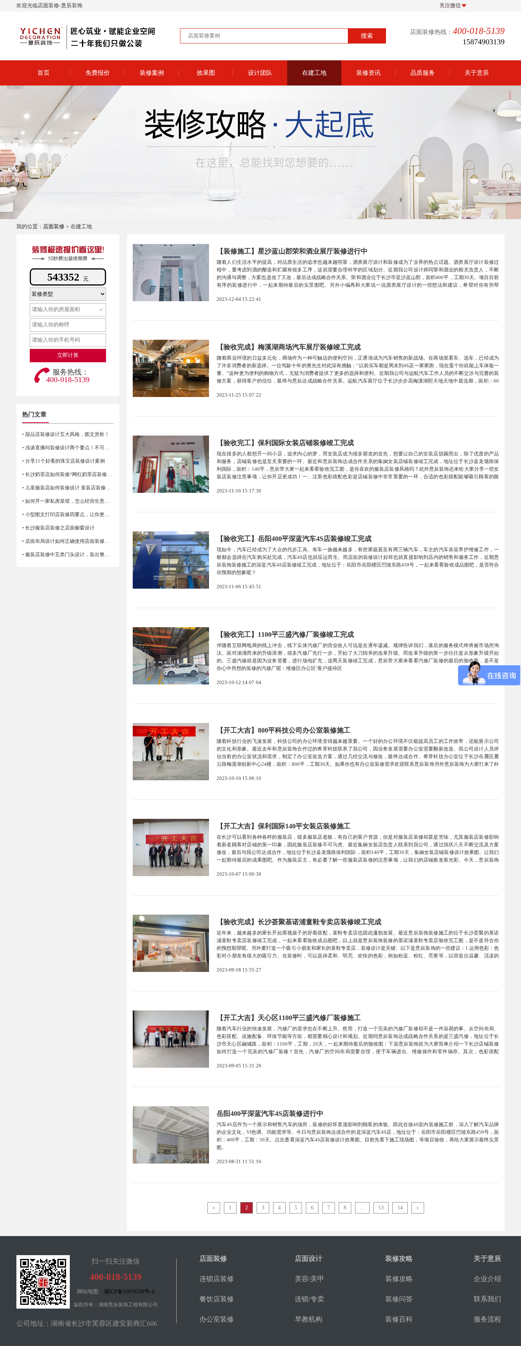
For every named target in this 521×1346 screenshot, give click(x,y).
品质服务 (422, 72)
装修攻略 (368, 133)
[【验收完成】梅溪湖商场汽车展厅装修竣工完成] (171, 368)
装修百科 (368, 95)
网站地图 (87, 1291)
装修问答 (368, 114)
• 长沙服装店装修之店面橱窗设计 (58, 528)
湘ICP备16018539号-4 (129, 1291)
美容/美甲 (309, 1279)
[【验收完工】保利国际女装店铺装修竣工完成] (171, 464)
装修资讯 (368, 72)
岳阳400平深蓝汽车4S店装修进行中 (270, 1113)
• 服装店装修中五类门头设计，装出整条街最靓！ (75, 554)
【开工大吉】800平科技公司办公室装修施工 (284, 730)
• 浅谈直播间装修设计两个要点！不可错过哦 (70, 447)
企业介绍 (487, 1279)
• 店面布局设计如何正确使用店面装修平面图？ (73, 541)
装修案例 (152, 72)
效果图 (206, 72)
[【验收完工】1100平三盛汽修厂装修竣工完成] (171, 655)
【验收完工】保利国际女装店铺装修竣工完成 (285, 442)
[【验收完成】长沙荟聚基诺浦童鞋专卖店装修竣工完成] (171, 943)
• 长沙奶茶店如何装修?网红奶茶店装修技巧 (69, 474)
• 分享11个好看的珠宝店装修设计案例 (63, 461)
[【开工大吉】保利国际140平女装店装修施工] (171, 847)
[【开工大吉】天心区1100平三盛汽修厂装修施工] (171, 1039)
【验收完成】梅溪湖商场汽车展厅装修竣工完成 (289, 347)
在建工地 (314, 72)
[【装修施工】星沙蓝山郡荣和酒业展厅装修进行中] (171, 272)
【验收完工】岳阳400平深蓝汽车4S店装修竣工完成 (294, 538)
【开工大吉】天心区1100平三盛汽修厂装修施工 (289, 1017)
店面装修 (53, 226)
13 (381, 1207)
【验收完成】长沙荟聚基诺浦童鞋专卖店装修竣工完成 (299, 921)
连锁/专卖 (309, 1299)
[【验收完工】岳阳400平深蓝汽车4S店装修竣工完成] (171, 560)
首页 (43, 72)
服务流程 (487, 1319)
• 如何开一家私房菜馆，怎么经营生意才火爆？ (73, 501)
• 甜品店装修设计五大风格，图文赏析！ (65, 434)
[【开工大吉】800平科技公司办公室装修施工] (171, 751)
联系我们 (487, 1299)
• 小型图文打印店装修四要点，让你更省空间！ (73, 514)
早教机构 (308, 1319)
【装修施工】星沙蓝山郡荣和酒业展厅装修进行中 (292, 251)
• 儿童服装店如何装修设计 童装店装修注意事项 (73, 488)
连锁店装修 (216, 1279)
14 (400, 1207)
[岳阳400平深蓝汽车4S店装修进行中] (171, 1135)
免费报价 (97, 72)
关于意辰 (477, 72)
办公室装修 (216, 1319)
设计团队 (260, 72)
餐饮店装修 (216, 1299)
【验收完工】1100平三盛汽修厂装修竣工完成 (285, 634)
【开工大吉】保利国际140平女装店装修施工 (284, 826)
